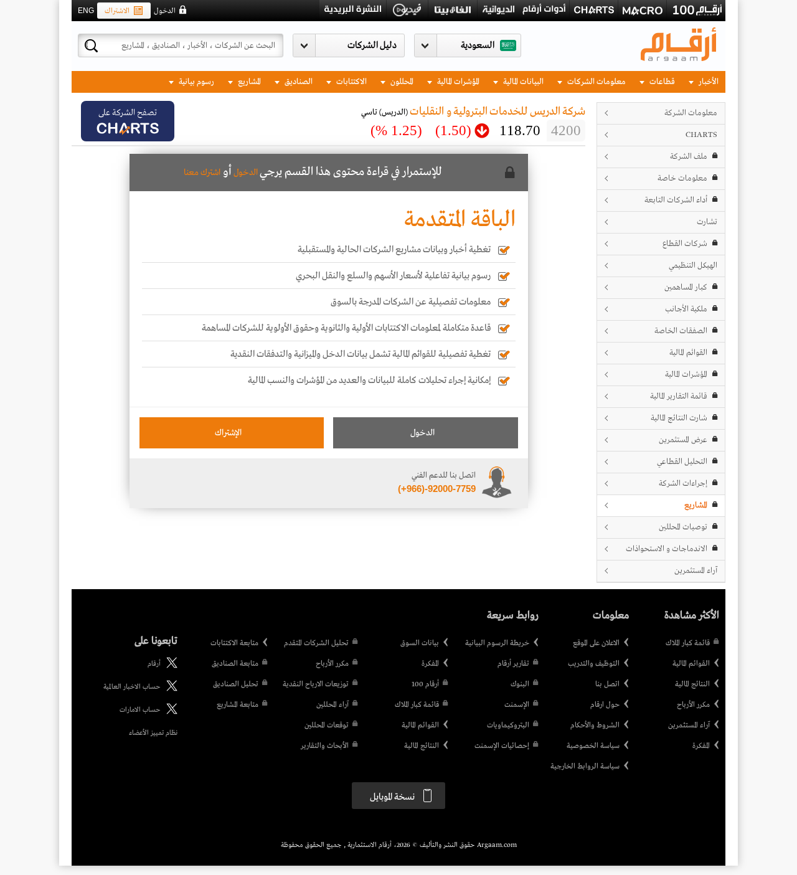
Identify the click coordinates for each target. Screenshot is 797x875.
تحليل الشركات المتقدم (316, 643)
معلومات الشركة (690, 113)
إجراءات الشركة (683, 483)
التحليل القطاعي (682, 461)
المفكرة (701, 746)
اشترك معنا (202, 172)
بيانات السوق (419, 643)
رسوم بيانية (195, 82)
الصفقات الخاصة (680, 331)
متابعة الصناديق (235, 664)
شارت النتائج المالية (679, 418)
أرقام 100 (425, 684)
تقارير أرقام (513, 664)
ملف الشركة (688, 156)
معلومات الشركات (595, 82)
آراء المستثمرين (695, 570)
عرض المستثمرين (683, 440)
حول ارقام (605, 705)
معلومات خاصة (682, 178)
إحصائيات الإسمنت (501, 746)
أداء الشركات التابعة (675, 200)
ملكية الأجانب (686, 309)
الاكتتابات (350, 82)
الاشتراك (117, 11)
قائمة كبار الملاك (688, 643)
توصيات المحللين (683, 527)
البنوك (520, 684)
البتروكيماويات (508, 726)
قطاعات (661, 82)
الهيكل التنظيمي (693, 265)
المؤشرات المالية (457, 82)
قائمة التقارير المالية (678, 396)
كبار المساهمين (685, 287)
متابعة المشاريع (237, 705)
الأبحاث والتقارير (325, 746)
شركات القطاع (685, 244)
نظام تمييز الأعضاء (153, 733)
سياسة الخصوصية (593, 746)
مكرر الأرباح (693, 705)
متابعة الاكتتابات (234, 643)
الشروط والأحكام (595, 726)
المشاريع (248, 82)
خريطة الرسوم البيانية (497, 643)
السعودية (477, 45)
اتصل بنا (607, 684)
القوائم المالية (688, 353)
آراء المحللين (332, 705)
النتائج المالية (692, 684)
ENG (86, 10)
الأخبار (708, 82)
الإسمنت (516, 705)
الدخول (165, 11)
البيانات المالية (522, 82)
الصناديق (298, 82)
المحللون (401, 82)
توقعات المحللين (326, 726)
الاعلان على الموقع (596, 643)
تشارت (707, 222)
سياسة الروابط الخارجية (585, 767)
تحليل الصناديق (235, 684)
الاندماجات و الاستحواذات (666, 549)
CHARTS (701, 135)
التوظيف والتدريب (594, 664)
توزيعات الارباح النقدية (316, 684)
